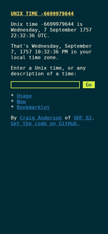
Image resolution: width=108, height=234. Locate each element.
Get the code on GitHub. (45, 123)
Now (21, 101)
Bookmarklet (33, 107)
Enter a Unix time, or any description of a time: (48, 70)
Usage (24, 96)
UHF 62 (83, 118)
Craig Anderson (41, 118)
